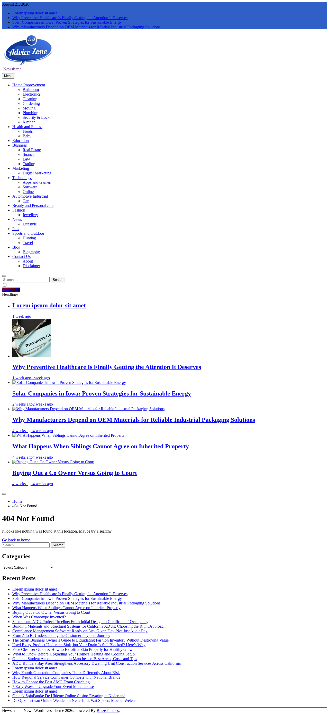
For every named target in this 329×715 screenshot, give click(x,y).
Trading (29, 164)
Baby (27, 136)
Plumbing (30, 113)
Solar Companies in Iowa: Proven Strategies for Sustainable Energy (67, 22)
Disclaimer (31, 266)
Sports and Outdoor (28, 233)
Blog (16, 247)
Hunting (29, 238)
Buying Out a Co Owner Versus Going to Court (74, 472)
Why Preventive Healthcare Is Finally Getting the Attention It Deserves (69, 17)
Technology (22, 177)
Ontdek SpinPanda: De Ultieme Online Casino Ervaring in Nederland (68, 696)
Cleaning (30, 99)
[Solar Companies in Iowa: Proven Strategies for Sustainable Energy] (69, 382)
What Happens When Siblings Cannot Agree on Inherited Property (100, 446)
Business (19, 145)
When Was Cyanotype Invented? (39, 617)
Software (30, 187)
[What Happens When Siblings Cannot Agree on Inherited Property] (68, 435)
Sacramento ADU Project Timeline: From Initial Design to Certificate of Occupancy (80, 621)
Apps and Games (37, 182)
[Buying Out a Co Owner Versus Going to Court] (53, 462)
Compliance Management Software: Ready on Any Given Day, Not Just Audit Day (80, 631)
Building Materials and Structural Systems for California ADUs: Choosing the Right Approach (89, 626)
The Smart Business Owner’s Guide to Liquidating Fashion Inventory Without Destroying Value (90, 640)
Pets (15, 228)
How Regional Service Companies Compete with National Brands (66, 677)
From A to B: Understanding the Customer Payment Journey (61, 635)
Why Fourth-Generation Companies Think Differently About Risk (66, 672)
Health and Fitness (27, 126)
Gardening (31, 103)
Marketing (20, 168)
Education (20, 140)
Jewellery (30, 215)
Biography (31, 252)
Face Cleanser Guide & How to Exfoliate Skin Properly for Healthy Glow (72, 649)
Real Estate (32, 150)
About (28, 261)
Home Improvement (28, 85)
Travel (28, 242)
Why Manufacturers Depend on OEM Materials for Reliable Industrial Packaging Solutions (86, 27)
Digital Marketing (37, 173)
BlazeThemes (108, 710)
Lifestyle (30, 224)
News (17, 219)
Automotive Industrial (30, 196)
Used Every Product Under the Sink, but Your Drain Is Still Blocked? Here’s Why (78, 645)
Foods (28, 131)
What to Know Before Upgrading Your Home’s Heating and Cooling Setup (73, 654)
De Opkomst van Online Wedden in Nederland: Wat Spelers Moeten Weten (73, 700)
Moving (29, 108)
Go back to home (16, 540)
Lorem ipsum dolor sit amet (34, 13)
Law (26, 159)
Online (28, 191)
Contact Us (21, 256)
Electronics (32, 94)
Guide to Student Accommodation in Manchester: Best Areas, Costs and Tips (74, 659)
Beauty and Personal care (32, 205)
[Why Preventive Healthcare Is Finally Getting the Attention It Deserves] (31, 356)
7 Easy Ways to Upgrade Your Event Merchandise (53, 686)
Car (26, 201)
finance (28, 154)
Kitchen (29, 122)
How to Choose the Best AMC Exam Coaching (51, 682)
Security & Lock (36, 117)
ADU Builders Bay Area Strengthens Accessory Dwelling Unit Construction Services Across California (96, 663)
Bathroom (31, 89)
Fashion (18, 210)
